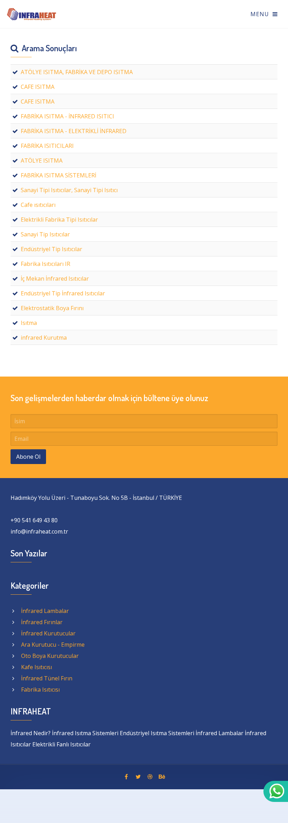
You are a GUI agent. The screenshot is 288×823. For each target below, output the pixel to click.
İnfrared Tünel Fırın (46, 678)
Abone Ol (28, 457)
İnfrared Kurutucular (48, 633)
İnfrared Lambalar (45, 611)
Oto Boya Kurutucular (50, 656)
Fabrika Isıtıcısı (40, 689)
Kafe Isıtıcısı (36, 667)
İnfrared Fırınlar (42, 622)
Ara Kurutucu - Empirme (53, 644)
